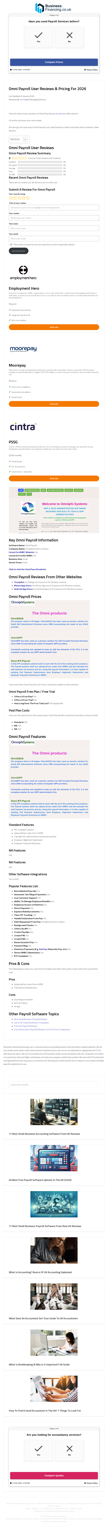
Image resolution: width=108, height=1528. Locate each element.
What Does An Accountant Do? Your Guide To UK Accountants (43, 1318)
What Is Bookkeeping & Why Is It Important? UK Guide (39, 1364)
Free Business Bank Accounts (50, 1503)
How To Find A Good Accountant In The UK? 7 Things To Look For (45, 1411)
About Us (36, 1509)
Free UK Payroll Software (25, 1026)
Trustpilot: (19, 582)
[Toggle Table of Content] (24, 139)
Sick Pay (43, 949)
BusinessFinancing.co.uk (54, 8)
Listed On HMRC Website (21, 552)
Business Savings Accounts (79, 1503)
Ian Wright (24, 99)
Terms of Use (76, 1509)
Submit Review (18, 251)
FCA (97, 1050)
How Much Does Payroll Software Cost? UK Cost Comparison (42, 1029)
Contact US (47, 1509)
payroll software (58, 113)
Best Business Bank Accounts (21, 1503)
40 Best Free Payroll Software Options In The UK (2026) (40, 1180)
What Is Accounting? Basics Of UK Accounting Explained (40, 1272)
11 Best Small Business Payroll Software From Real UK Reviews (45, 1226)
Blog (28, 1509)
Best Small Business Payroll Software (30, 1019)
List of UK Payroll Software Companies (31, 1022)
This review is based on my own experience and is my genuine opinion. (44, 244)
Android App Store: (23, 589)
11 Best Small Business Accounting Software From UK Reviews (44, 1134)
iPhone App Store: (23, 585)
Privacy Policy (62, 1509)
